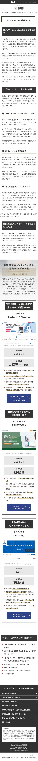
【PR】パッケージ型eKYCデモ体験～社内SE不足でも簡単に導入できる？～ (20, 659)
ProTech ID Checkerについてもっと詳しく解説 (19, 398)
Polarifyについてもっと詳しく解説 (19, 615)
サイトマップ (33, 755)
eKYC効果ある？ (9, 674)
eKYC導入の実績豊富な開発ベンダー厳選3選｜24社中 (20, 652)
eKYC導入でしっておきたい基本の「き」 (16, 664)
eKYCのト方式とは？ (10, 667)
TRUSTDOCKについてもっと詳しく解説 (19, 507)
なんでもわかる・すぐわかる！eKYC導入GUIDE (26, 2)
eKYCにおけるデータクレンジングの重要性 (17, 671)
